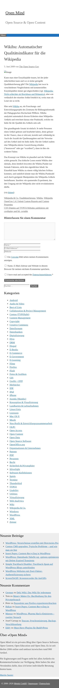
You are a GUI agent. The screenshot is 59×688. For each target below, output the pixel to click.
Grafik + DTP (16, 381)
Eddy (8, 627)
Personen (14, 458)
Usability (14, 490)
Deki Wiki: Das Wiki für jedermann (34, 592)
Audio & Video (17, 303)
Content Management (20, 318)
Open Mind (14, 12)
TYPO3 (13, 486)
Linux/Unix (15, 409)
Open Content (16, 434)
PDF (12, 455)
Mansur (9, 613)
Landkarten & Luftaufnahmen (24, 406)
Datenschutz (44, 683)
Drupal (13, 346)
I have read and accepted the (30, 274)
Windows (14, 511)
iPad (12, 392)
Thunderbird (16, 483)
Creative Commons (19, 325)
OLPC (12, 427)
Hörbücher (15, 384)
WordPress (15, 515)
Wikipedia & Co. (11, 198)
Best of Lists (16, 307)
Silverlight (15, 469)
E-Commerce (16, 353)
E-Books (14, 349)
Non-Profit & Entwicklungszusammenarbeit (31, 423)
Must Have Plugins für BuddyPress (31, 627)
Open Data (15, 437)
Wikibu (16, 106)
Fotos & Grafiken (18, 374)
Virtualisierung (17, 497)
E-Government (17, 356)
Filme (12, 363)
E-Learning (15, 360)
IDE (11, 388)
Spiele (13, 476)
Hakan (8, 606)
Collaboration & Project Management (28, 310)
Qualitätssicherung (27, 198)
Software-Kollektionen (21, 472)
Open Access (16, 430)
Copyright (14, 321)
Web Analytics (17, 501)
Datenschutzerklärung (42, 274)
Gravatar (15, 257)
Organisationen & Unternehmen (25, 448)
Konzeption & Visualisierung (24, 402)
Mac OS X (14, 416)
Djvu (12, 339)
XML (12, 518)
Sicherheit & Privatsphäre (22, 465)
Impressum (33, 683)
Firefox (13, 367)
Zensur (13, 522)
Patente (13, 451)
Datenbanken (16, 332)
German (9, 592)
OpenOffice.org (17, 444)
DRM (12, 342)
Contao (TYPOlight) (19, 314)
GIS (11, 377)
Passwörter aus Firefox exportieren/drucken (35, 603)
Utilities (13, 494)
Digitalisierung (17, 335)
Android (14, 300)
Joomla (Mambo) (18, 399)
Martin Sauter (6, 675)
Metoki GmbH (20, 683)
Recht (12, 462)
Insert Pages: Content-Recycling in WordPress (27, 553)
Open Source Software (20, 441)
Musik (13, 420)
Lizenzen (14, 413)
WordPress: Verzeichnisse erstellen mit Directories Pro (31, 543)
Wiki (12, 504)
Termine (14, 479)
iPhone (13, 395)
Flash (12, 370)
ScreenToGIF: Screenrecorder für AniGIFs (25, 578)
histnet (11, 192)
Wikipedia (33, 84)
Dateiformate (16, 328)
